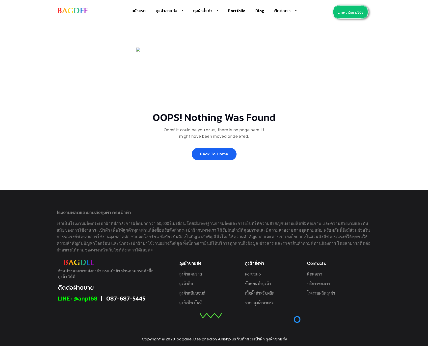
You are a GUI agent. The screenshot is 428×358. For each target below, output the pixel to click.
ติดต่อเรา (282, 11)
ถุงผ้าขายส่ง (167, 11)
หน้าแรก (139, 11)
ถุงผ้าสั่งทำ (202, 11)
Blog (259, 11)
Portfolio (236, 11)
